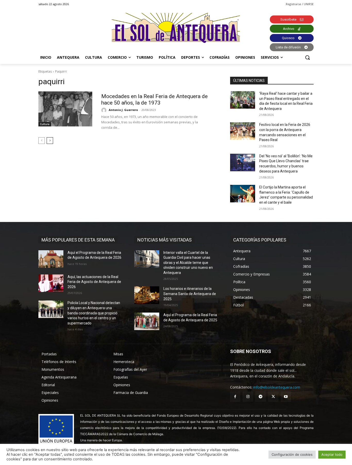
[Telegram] (260, 397)
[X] (273, 397)
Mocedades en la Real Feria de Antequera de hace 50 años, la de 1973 (154, 99)
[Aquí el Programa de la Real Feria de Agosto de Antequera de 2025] (146, 321)
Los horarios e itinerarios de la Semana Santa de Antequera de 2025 (189, 294)
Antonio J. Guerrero (123, 110)
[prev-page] (41, 140)
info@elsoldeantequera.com (276, 387)
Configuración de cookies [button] (292, 454)
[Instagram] (248, 397)
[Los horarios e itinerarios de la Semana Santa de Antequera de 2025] (146, 295)
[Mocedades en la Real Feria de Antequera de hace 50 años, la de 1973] (65, 108)
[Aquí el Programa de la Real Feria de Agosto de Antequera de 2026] (50, 259)
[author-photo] (104, 110)
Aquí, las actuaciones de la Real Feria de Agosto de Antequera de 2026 (94, 282)
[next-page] (50, 140)
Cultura (44, 124)
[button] (307, 57)
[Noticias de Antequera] (176, 28)
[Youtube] (286, 397)
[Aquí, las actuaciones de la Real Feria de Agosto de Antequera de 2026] (50, 283)
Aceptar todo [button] (331, 454)
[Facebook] (235, 397)
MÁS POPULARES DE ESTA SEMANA (78, 240)
